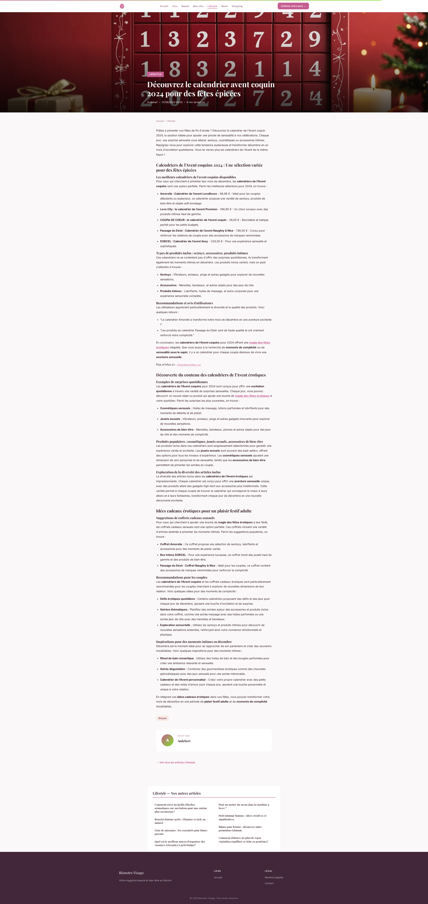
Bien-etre (198, 6)
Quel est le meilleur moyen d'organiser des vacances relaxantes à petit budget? (180, 843)
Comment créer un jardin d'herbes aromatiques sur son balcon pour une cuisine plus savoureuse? (181, 808)
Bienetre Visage (131, 872)
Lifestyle (212, 6)
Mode (224, 6)
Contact (269, 883)
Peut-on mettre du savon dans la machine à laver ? (244, 806)
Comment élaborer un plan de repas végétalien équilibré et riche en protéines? (243, 839)
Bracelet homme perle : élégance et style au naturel (180, 821)
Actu (174, 6)
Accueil (164, 6)
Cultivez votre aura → (293, 6)
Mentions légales (274, 877)
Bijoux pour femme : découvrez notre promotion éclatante (240, 828)
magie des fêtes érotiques (252, 395)
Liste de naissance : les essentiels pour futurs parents (181, 832)
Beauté (185, 6)
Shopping (237, 6)
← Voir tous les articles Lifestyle (175, 762)
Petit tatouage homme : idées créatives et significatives (242, 817)
